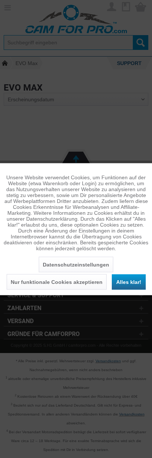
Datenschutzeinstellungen (76, 264)
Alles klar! (128, 282)
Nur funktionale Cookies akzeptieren (57, 282)
